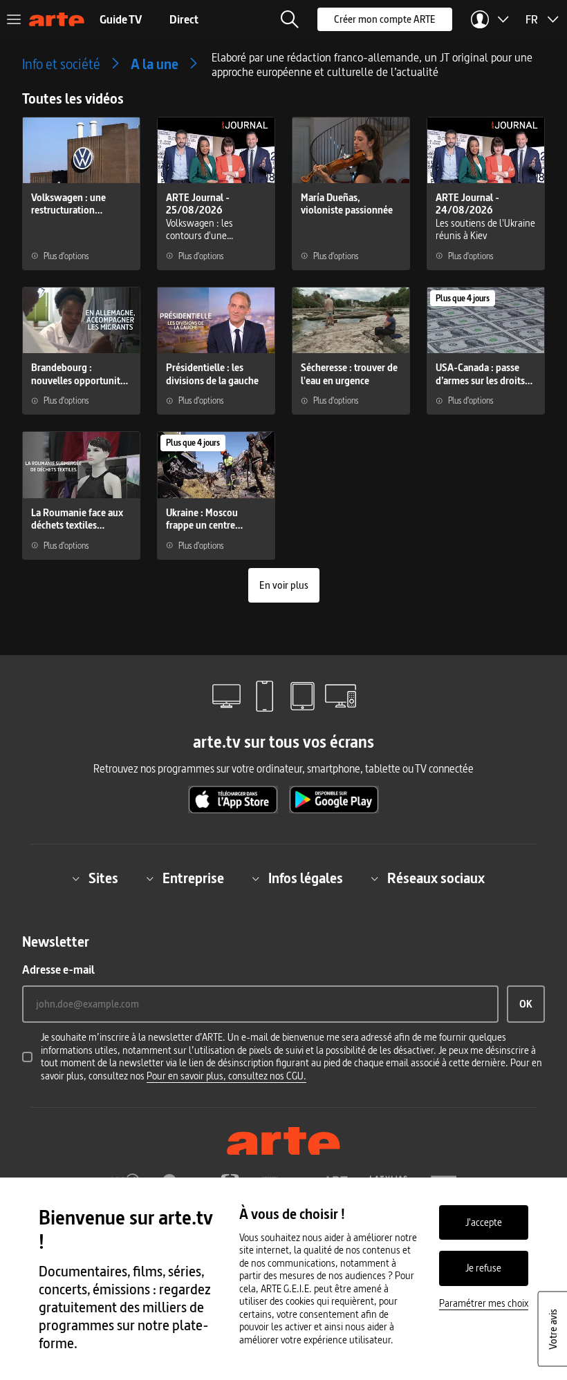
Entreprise (193, 878)
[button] (289, 19)
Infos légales (305, 878)
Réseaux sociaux (436, 878)
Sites (103, 878)
